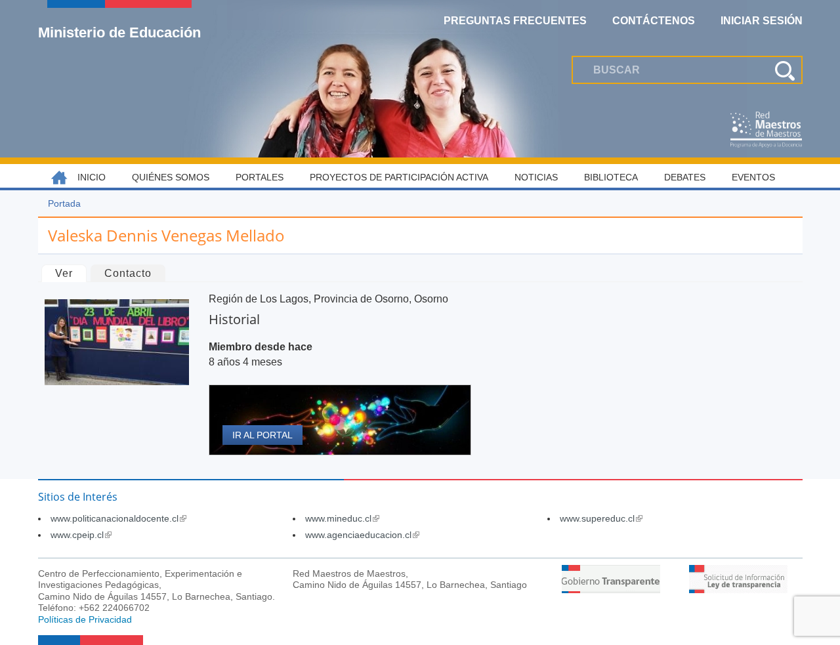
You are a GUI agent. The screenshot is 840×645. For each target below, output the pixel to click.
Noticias (536, 177)
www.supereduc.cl (601, 518)
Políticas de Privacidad (85, 619)
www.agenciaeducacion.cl (362, 535)
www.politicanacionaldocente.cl (118, 518)
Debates (684, 177)
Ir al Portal (262, 435)
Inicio (91, 177)
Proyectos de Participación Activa (399, 177)
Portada (64, 203)
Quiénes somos (170, 177)
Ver (70, 273)
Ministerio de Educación (119, 32)
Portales (260, 177)
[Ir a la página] (611, 589)
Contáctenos (653, 20)
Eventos (753, 177)
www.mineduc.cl (342, 518)
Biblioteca (611, 177)
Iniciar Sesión (762, 20)
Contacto (128, 273)
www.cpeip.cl (81, 535)
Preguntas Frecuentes (515, 20)
